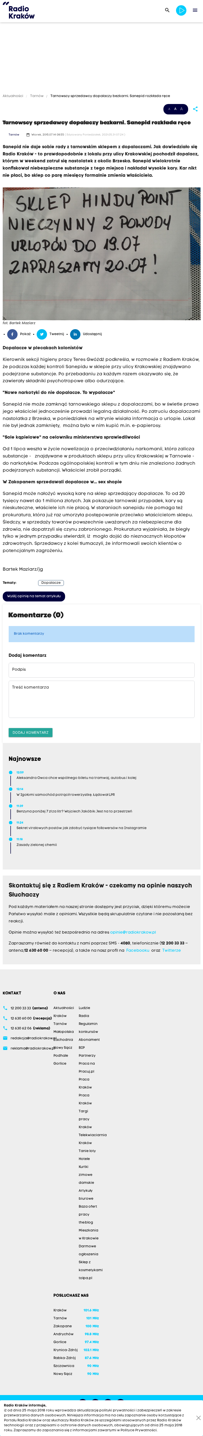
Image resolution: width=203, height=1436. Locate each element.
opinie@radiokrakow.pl (133, 933)
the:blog (86, 1223)
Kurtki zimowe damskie (86, 1175)
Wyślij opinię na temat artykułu (34, 596)
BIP (82, 1048)
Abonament (89, 1040)
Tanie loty (87, 1151)
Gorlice (59, 1064)
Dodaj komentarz (31, 732)
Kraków (60, 1016)
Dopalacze (51, 583)
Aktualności (13, 96)
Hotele (84, 1159)
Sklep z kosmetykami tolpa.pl (91, 1270)
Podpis (19, 670)
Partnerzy (87, 1056)
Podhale (60, 1056)
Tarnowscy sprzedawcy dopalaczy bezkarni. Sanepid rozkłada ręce (110, 96)
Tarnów (36, 96)
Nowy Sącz (62, 1048)
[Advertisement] (101, 59)
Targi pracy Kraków (85, 1119)
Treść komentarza (30, 688)
